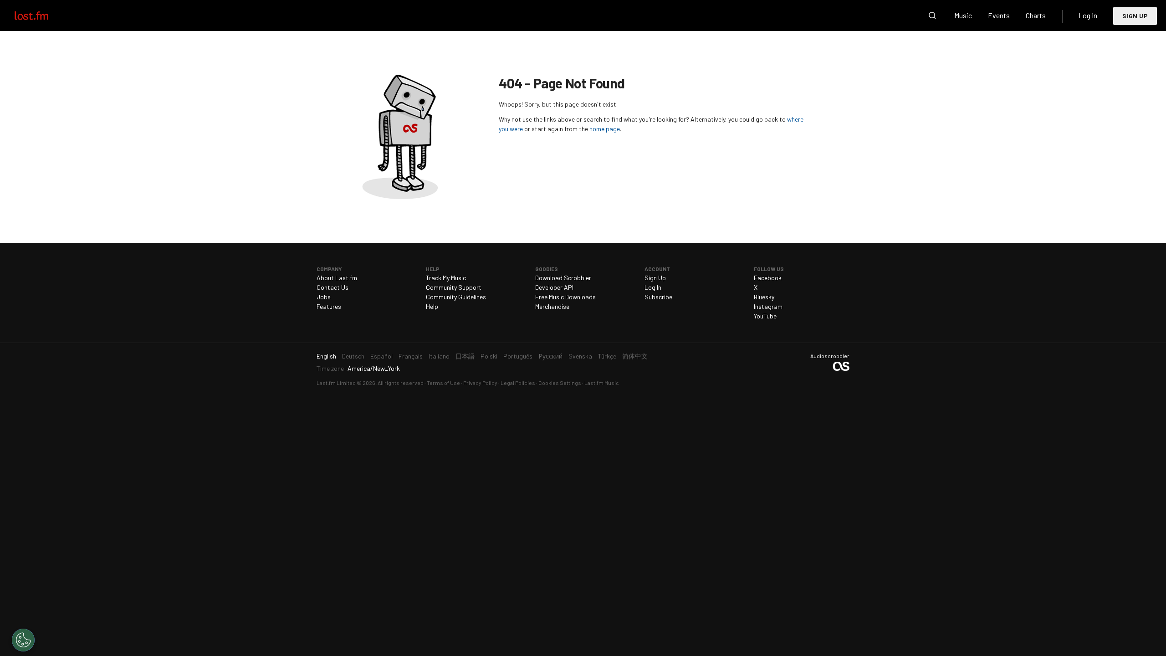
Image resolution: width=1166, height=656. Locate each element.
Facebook (768, 278)
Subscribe (658, 297)
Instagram (768, 306)
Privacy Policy (480, 382)
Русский (550, 356)
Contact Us (332, 287)
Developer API (554, 287)
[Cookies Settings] (23, 640)
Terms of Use (443, 382)
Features (329, 306)
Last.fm (42, 15)
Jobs (324, 297)
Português (517, 356)
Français (411, 356)
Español (381, 356)
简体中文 (635, 356)
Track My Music (446, 278)
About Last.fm (337, 278)
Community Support (453, 287)
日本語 (465, 356)
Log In (1088, 15)
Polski (489, 356)
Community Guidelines (456, 297)
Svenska (580, 356)
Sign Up (1135, 16)
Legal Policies (518, 382)
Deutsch (353, 356)
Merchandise (552, 306)
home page (604, 129)
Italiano (439, 356)
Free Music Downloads (565, 297)
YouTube (765, 316)
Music (963, 15)
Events (999, 15)
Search (932, 15)
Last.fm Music (601, 382)
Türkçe (607, 356)
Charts (1036, 15)
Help (432, 306)
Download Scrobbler (563, 278)
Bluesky (764, 297)
